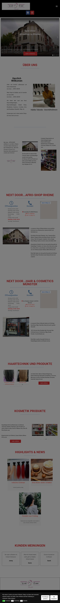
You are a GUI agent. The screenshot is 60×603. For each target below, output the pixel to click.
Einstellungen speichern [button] (45, 597)
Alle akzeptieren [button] (54, 597)
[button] (3, 601)
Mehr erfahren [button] (11, 598)
